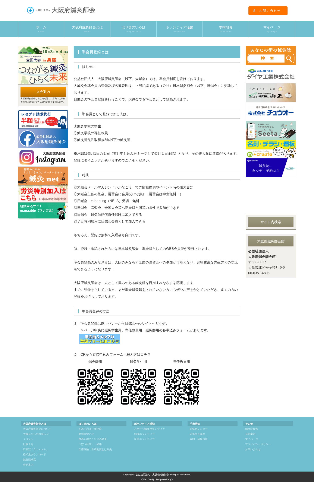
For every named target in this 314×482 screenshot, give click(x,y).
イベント (28, 439)
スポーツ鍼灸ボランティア (149, 428)
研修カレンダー (199, 428)
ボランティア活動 (179, 29)
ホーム (41, 29)
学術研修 (226, 29)
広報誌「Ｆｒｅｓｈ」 (36, 449)
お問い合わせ (270, 10)
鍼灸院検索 (29, 459)
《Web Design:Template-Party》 (157, 479)
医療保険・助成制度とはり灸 (95, 449)
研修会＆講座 (197, 433)
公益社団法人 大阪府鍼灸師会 (152, 474)
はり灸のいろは (133, 29)
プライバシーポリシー (258, 444)
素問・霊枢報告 (199, 439)
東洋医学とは (86, 433)
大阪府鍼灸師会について (37, 428)
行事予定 (28, 444)
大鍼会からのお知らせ (36, 433)
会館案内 (28, 464)
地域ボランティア (144, 433)
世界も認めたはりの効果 (93, 439)
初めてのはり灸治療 (90, 428)
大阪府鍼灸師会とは (87, 29)
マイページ (271, 29)
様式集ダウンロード (34, 454)
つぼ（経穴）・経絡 (90, 444)
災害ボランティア (144, 439)
